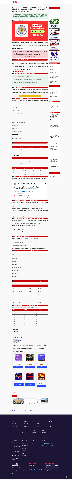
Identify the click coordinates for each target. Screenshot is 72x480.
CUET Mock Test (24, 440)
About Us (43, 438)
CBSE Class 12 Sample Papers (54, 66)
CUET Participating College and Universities (54, 93)
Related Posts (14, 396)
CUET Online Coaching (15, 440)
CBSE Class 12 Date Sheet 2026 (53, 82)
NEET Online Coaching (15, 438)
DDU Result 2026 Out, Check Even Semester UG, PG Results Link (54, 119)
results (14, 392)
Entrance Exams (29, 1)
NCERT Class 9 (14, 426)
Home (13, 5)
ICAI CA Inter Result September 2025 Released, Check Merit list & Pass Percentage (54, 144)
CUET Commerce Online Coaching (15, 444)
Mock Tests (52, 438)
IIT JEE (33, 440)
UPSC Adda (43, 430)
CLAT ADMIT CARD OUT (53, 9)
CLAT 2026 (50, 423)
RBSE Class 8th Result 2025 (20, 71)
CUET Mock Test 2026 (53, 97)
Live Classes (53, 440)
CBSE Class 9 (38, 426)
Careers (45, 443)
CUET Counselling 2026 (53, 96)
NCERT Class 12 (14, 421)
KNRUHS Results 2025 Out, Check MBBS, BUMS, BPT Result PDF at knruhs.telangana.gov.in (54, 168)
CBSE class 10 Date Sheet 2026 (53, 79)
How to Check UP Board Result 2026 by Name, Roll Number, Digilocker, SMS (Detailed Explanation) (54, 116)
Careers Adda (34, 432)
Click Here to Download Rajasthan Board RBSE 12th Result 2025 (30, 96)
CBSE (34, 1)
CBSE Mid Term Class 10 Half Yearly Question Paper (54, 77)
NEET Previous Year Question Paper (54, 107)
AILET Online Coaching (15, 455)
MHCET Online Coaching (15, 451)
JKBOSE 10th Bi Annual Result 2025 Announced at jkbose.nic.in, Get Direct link (54, 160)
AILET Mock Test (24, 453)
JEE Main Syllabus (52, 176)
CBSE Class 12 (39, 421)
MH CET (50, 426)
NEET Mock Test (24, 438)
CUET (32, 443)
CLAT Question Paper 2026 (54, 12)
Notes (38, 1)
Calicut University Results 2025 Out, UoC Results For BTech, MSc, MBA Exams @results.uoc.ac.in (54, 153)
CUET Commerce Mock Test (26, 443)
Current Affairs (34, 430)
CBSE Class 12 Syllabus (53, 71)
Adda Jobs (23, 430)
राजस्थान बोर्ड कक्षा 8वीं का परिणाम (30, 56)
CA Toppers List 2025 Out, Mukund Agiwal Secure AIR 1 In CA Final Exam (54, 136)
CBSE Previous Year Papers (54, 68)
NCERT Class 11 (14, 423)
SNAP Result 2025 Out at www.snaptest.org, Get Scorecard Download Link (53, 123)
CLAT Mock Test (24, 448)
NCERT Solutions (22, 1)
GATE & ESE (33, 438)
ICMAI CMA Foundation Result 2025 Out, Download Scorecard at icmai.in (54, 126)
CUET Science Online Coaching (15, 442)
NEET (51, 103)
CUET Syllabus (52, 89)
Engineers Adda (44, 432)
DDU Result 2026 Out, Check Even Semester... (18, 405)
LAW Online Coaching (15, 448)
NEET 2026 (50, 421)
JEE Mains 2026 (52, 174)
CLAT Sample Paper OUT (53, 11)
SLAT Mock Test (24, 455)
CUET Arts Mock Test (25, 445)
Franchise (43, 445)
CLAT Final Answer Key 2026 (54, 14)
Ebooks (52, 443)
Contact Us (43, 440)
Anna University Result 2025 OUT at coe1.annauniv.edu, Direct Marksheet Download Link (54, 164)
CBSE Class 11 (39, 423)
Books (52, 445)
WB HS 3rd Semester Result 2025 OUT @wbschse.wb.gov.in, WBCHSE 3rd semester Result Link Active (54, 148)
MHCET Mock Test (24, 450)
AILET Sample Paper (53, 15)
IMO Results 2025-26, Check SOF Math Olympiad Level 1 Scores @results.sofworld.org (54, 129)
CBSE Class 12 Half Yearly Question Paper (53, 73)
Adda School (24, 432)
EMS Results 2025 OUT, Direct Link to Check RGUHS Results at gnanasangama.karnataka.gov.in (54, 133)
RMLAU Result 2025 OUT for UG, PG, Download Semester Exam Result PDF (54, 157)
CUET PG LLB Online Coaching (15, 453)
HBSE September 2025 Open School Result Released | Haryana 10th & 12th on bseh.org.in (54, 140)
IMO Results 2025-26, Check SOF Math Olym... (30, 405)
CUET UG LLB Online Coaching (15, 459)
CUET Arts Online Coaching (16, 446)
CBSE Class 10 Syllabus (53, 69)
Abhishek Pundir (15, 20)
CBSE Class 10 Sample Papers (54, 65)
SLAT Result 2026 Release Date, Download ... (40, 405)
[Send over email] (17, 331)
